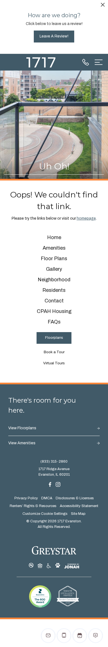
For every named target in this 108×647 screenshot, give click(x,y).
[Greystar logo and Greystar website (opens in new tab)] (54, 550)
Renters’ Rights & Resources (33, 506)
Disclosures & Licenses (75, 498)
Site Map (78, 514)
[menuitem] (54, 237)
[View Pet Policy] (57, 565)
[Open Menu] (98, 62)
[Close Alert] (102, 5)
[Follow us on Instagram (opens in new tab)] (58, 484)
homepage (86, 218)
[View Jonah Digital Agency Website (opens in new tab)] (71, 566)
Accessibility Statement (79, 506)
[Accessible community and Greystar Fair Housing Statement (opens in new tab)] (49, 565)
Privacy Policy (26, 498)
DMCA (46, 498)
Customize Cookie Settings (45, 514)
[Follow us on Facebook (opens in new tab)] (50, 484)
